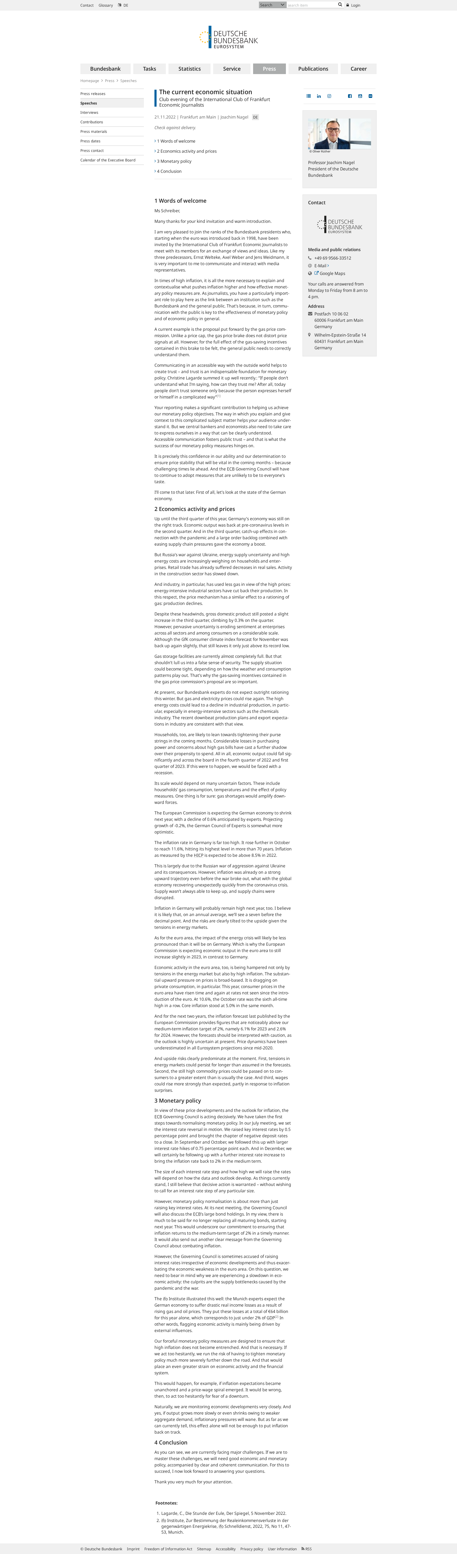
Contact (87, 5)
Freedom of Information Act (168, 1548)
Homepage (89, 80)
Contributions (91, 121)
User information (282, 1548)
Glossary (106, 5)
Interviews (89, 112)
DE (125, 5)
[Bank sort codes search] (340, 5)
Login (355, 5)
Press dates (90, 140)
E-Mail (320, 266)
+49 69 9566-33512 (332, 258)
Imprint (133, 1548)
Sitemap (204, 1548)
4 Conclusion (169, 171)
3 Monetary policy (174, 161)
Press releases (93, 93)
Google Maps (332, 273)
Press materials (93, 131)
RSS (308, 1548)
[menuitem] (105, 69)
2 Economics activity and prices (187, 151)
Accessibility (226, 1548)
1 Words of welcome (176, 141)
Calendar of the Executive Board (107, 159)
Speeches (128, 80)
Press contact (92, 150)
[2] (276, 1317)
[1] (219, 396)
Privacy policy (251, 1548)
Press (110, 80)
